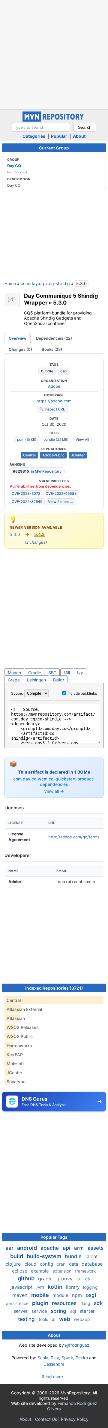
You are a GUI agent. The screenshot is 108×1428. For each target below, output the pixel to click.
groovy (65, 1279)
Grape (14, 679)
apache (50, 1248)
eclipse (20, 1271)
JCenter (78, 455)
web (65, 1319)
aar (10, 1248)
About (79, 136)
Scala (43, 1357)
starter (87, 1311)
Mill (67, 672)
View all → (54, 791)
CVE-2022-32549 (27, 501)
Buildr (58, 679)
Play (55, 1357)
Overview (17, 338)
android (27, 1248)
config (47, 1264)
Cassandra (54, 1363)
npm (77, 1295)
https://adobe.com (54, 400)
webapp (82, 1319)
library (73, 1287)
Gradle (34, 672)
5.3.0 (60, 302)
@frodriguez (77, 1345)
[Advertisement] (54, 54)
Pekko (82, 1357)
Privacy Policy (74, 1419)
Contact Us (46, 1419)
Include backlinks (82, 693)
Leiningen (36, 679)
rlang (86, 1303)
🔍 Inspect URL (52, 409)
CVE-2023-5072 (26, 493)
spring (59, 1311)
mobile (40, 1295)
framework (85, 1270)
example (40, 1271)
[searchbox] (41, 127)
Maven (14, 672)
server (21, 1311)
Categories (33, 136)
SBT (52, 672)
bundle (47, 371)
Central (29, 455)
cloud (31, 1264)
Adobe (54, 386)
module (61, 1295)
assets (96, 1248)
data (74, 1264)
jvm (41, 1287)
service (40, 1311)
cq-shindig (59, 283)
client (92, 1256)
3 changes (36, 542)
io (78, 1278)
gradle (46, 1279)
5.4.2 (39, 534)
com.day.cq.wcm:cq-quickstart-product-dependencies (54, 781)
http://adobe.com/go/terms (74, 836)
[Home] (54, 120)
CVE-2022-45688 (61, 493)
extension (62, 1270)
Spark (67, 1357)
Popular (59, 136)
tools (44, 1319)
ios (86, 1279)
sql (73, 1311)
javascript (22, 1287)
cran (62, 1264)
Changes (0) (20, 349)
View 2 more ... (60, 501)
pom (26, 439)
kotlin (56, 1287)
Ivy (80, 672)
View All (82, 439)
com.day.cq (32, 283)
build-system (44, 1256)
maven (20, 1295)
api (67, 1248)
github (27, 1278)
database (92, 1264)
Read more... (54, 1376)
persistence (18, 1303)
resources (65, 1303)
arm (79, 1248)
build (17, 1256)
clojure (13, 1264)
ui (54, 1319)
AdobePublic (53, 455)
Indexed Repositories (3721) (54, 988)
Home (10, 283)
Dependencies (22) (54, 338)
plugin (41, 1303)
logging (90, 1287)
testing (27, 1319)
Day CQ (14, 165)
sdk (98, 1303)
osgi (63, 371)
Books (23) (52, 349)
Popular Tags (54, 1237)
